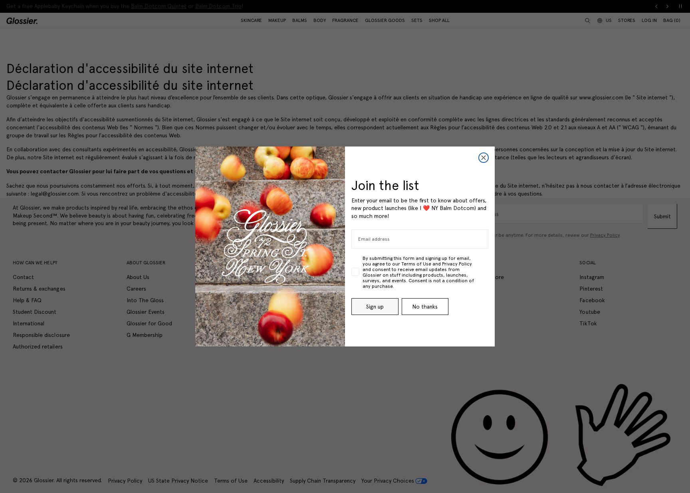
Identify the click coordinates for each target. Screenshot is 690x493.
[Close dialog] (483, 157)
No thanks (425, 306)
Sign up (375, 306)
